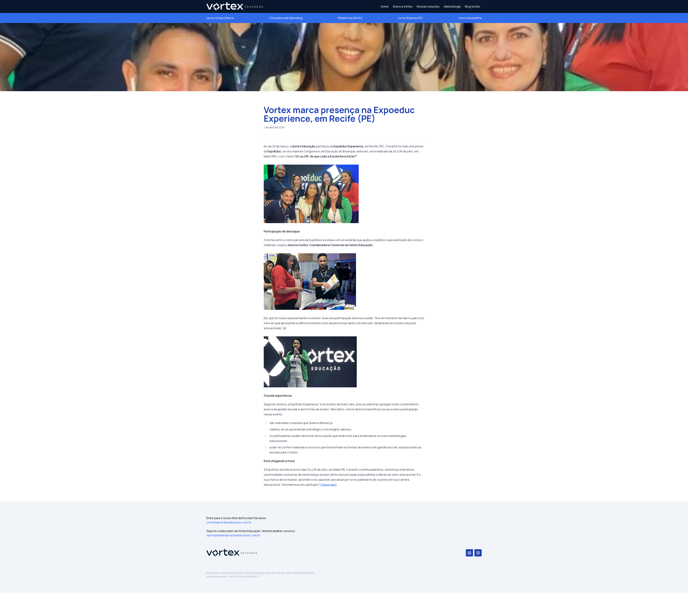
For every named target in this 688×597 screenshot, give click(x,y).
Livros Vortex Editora (219, 18)
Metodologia (452, 6)
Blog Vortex (472, 6)
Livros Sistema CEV (410, 18)
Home (384, 6)
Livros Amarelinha (470, 18)
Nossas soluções (428, 6)
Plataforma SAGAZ (350, 18)
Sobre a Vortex (402, 6)
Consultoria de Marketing (285, 18)
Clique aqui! (328, 485)
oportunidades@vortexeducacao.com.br (233, 535)
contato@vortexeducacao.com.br (228, 522)
